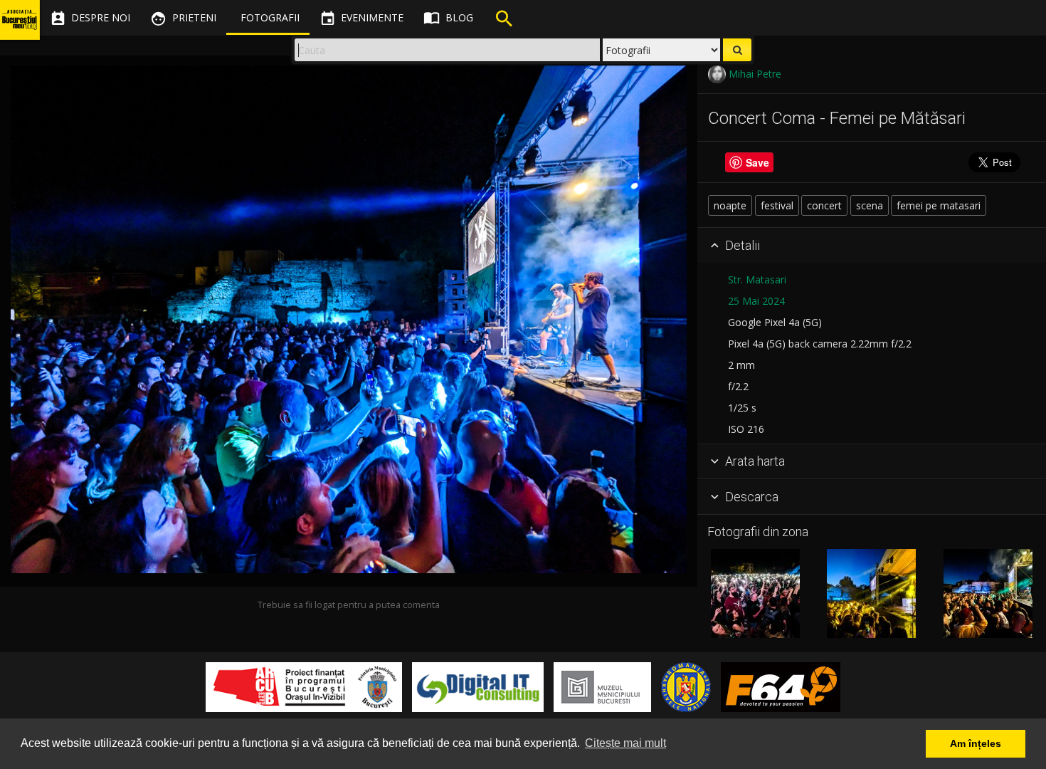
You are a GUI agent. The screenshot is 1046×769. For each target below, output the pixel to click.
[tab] (871, 246)
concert (824, 205)
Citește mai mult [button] (625, 743)
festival (777, 205)
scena (869, 205)
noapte (730, 205)
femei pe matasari (939, 205)
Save (757, 162)
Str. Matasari (757, 279)
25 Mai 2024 (756, 301)
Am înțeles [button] (975, 743)
